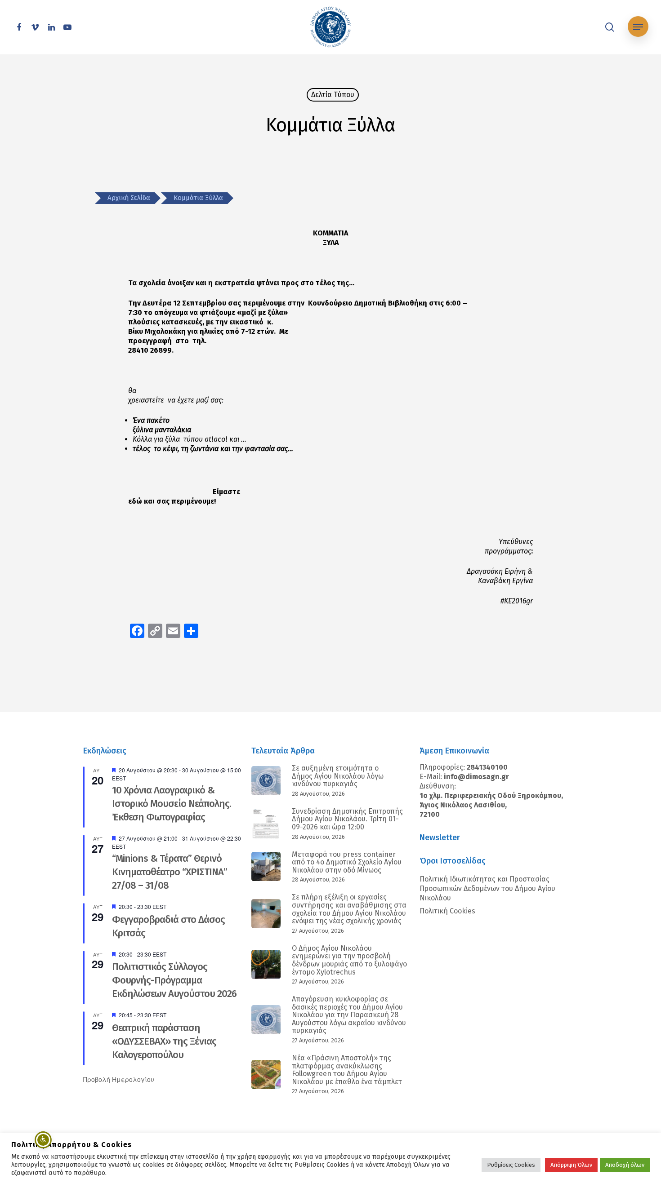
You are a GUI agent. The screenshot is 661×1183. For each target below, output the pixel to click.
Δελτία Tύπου (332, 94)
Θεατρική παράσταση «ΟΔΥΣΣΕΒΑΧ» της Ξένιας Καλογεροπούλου (164, 1041)
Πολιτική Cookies (447, 911)
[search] (609, 27)
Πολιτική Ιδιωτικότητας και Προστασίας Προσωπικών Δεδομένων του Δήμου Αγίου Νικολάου (487, 888)
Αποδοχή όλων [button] (624, 1164)
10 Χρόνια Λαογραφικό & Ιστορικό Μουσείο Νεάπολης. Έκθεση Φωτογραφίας (171, 803)
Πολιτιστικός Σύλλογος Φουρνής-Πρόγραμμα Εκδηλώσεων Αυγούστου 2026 (174, 980)
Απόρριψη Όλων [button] (571, 1164)
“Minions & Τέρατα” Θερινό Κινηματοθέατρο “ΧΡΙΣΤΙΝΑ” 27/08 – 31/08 (169, 871)
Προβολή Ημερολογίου (118, 1079)
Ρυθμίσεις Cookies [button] (511, 1164)
